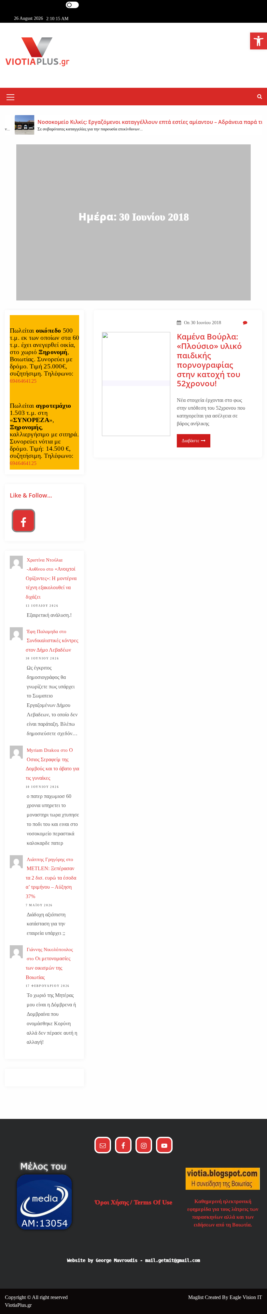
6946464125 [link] (23, 381)
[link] (258, 41)
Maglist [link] (196, 1297)
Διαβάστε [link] (190, 440)
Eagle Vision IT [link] (246, 1297)
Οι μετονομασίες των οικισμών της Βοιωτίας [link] (48, 968)
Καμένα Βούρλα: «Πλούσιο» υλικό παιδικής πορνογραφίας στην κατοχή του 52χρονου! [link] (209, 360)
